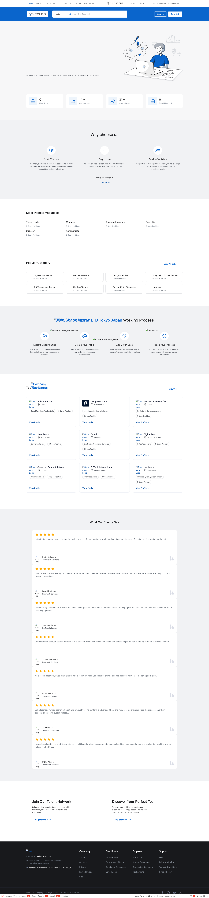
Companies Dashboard (143, 867)
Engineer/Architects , (44, 75)
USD (142, 3)
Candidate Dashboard (116, 867)
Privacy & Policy (166, 862)
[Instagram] (168, 892)
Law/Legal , (58, 75)
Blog (71, 3)
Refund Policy (85, 872)
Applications (138, 872)
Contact (83, 862)
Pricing (78, 3)
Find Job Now (92, 69)
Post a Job (137, 857)
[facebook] (162, 892)
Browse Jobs (112, 857)
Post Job (175, 14)
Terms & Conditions (168, 867)
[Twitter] (180, 892)
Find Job (39, 3)
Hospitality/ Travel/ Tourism (88, 75)
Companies (62, 3)
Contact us (105, 182)
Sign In (160, 14)
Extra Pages (89, 3)
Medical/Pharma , (70, 75)
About (82, 857)
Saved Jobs (111, 872)
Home (31, 3)
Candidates (50, 3)
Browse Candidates (115, 862)
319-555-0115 (116, 3)
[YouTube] (174, 892)
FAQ (161, 857)
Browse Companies (141, 862)
